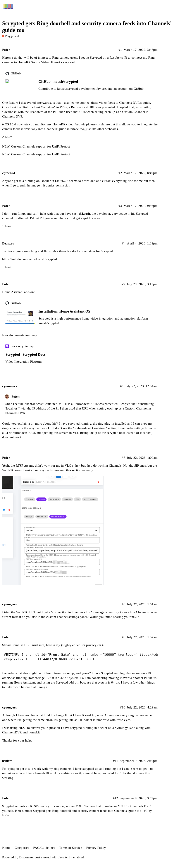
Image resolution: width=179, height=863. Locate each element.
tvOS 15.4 (9, 124)
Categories (22, 847)
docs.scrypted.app (23, 346)
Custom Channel (133, 112)
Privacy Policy (96, 847)
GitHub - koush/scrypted (58, 81)
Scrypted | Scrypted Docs (25, 354)
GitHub (16, 73)
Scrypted (96, 57)
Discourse (26, 857)
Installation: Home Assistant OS (64, 311)
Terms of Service (70, 847)
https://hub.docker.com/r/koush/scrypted (29, 259)
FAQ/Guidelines (44, 847)
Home (6, 847)
